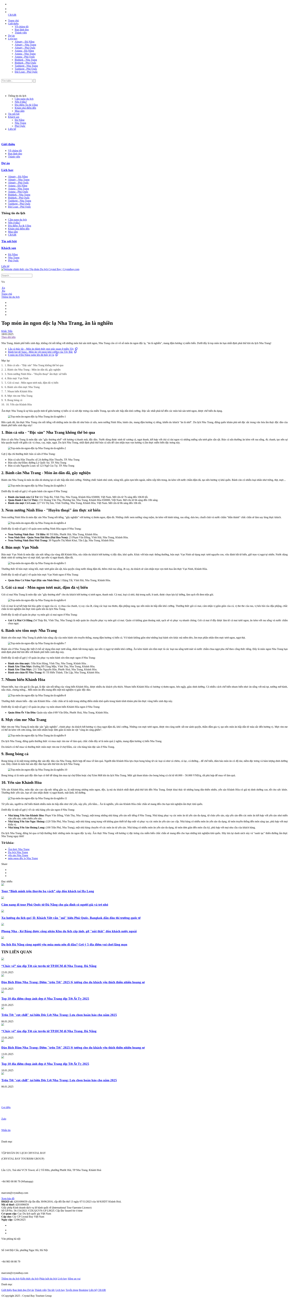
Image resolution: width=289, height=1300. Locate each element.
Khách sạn (13, 116)
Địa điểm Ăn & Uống (26, 104)
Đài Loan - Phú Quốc (26, 71)
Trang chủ (13, 20)
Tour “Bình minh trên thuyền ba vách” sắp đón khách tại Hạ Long (47, 891)
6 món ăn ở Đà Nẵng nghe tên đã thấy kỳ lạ (31, 354)
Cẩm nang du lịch (24, 98)
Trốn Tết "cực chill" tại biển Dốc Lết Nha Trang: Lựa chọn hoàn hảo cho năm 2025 (59, 1015)
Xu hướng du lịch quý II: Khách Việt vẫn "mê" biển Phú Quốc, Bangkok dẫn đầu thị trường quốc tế (70, 918)
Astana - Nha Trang (25, 53)
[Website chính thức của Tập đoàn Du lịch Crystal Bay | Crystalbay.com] (40, 269)
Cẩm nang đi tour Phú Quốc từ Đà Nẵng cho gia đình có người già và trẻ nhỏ (54, 904)
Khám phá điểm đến (25, 107)
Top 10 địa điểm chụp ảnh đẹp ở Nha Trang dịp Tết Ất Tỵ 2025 (45, 998)
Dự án (11, 35)
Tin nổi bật (13, 113)
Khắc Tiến (6, 331)
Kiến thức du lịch (29, 1278)
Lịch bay (12, 38)
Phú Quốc (20, 126)
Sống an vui (74, 1278)
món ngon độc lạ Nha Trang (23, 858)
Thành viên (21, 32)
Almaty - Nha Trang (25, 44)
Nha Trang (20, 123)
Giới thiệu (13, 23)
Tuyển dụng (72, 1290)
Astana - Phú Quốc (25, 56)
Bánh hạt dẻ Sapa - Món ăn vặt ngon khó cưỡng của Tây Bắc (40, 351)
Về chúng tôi (21, 26)
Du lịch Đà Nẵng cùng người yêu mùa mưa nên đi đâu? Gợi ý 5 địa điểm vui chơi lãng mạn (64, 944)
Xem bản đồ (7, 1198)
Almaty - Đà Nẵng (24, 41)
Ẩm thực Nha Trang (18, 849)
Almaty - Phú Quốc (25, 47)
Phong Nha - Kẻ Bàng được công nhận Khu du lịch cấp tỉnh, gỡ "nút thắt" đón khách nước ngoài (69, 931)
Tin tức (51, 1290)
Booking (83, 1290)
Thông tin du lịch (10, 296)
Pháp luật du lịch (48, 1278)
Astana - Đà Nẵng (24, 50)
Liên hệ (12, 129)
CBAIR (12, 14)
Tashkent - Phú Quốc (26, 68)
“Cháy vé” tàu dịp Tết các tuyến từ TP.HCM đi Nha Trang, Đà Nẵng (49, 966)
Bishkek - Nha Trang (26, 59)
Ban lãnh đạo (22, 29)
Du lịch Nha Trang (18, 852)
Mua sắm (19, 110)
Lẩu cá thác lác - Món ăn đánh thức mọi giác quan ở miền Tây (41, 348)
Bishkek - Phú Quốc (25, 62)
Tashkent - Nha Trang (26, 65)
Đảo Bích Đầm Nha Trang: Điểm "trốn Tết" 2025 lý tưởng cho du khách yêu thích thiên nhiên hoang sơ (73, 982)
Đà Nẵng (19, 119)
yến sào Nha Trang (18, 855)
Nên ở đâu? (21, 101)
